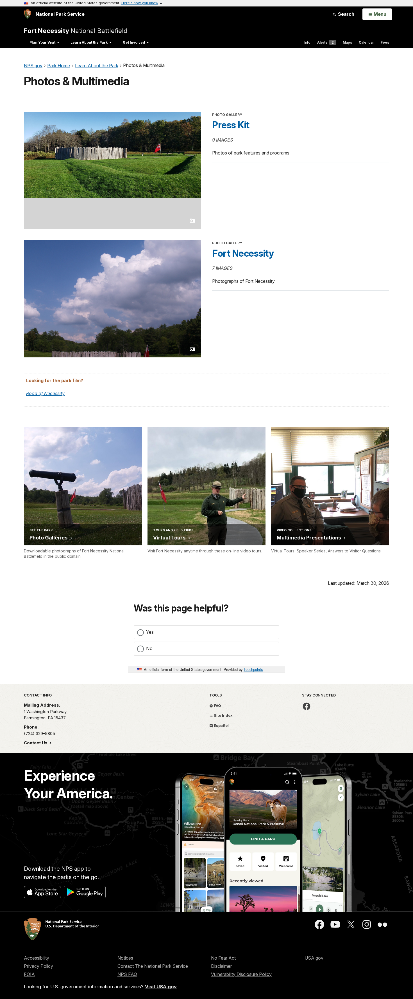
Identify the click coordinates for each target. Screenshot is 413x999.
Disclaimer (221, 966)
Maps (347, 42)
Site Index (223, 715)
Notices (125, 958)
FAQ (217, 705)
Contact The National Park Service (152, 966)
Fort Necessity (243, 253)
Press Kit (230, 125)
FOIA (29, 974)
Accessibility (36, 958)
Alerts (325, 42)
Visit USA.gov (161, 986)
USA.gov (314, 958)
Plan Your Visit (42, 42)
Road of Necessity (45, 393)
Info (307, 42)
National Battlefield (76, 30)
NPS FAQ (127, 974)
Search (345, 14)
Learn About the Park (89, 42)
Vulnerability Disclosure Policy (241, 974)
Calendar (366, 42)
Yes (150, 632)
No (149, 648)
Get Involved (134, 42)
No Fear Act (223, 958)
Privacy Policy (38, 966)
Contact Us (36, 742)
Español (221, 725)
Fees (385, 42)
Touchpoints (253, 669)
